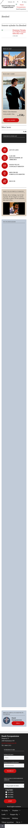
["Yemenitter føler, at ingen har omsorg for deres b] (8, 289)
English (12, 806)
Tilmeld (10, 771)
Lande (3, 814)
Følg (18, 723)
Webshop (15, 818)
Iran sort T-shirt (9, 74)
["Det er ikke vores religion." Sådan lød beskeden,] (20, 566)
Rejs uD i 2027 (7, 48)
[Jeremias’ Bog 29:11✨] (20, 385)
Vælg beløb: (9, 790)
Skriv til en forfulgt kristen (13, 191)
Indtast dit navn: (9, 754)
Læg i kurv (11, 120)
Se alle (24, 131)
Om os (18, 822)
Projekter (15, 810)
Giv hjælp (5, 810)
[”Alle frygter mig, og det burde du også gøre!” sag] (8, 455)
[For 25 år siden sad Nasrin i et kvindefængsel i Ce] (20, 303)
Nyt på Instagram (9, 221)
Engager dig (14, 814)
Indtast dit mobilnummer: (11, 762)
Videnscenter (6, 818)
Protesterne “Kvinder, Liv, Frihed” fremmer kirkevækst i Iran (19, 31)
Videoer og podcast (8, 822)
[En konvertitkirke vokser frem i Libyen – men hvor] (8, 616)
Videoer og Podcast (10, 136)
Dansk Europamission (21, 9)
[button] (17, 2)
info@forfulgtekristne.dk (9, 743)
